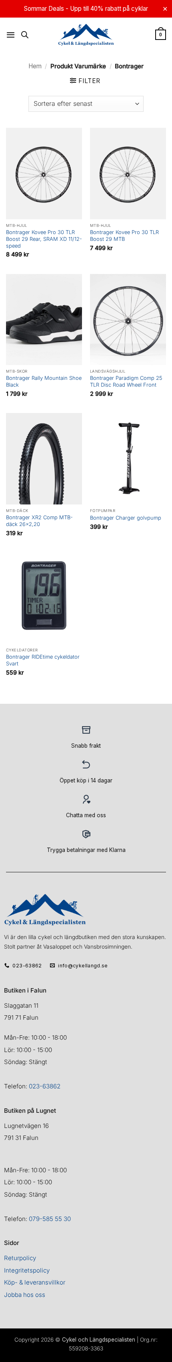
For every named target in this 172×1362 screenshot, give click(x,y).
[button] (10, 34)
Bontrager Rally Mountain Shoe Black (44, 381)
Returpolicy (20, 1258)
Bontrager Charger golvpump (125, 517)
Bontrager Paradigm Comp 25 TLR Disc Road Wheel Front (126, 381)
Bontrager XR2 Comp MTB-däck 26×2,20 (39, 520)
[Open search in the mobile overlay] (25, 34)
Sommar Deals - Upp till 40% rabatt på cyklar (86, 8)
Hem (35, 66)
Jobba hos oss (24, 1294)
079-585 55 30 (50, 1219)
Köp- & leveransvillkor (34, 1282)
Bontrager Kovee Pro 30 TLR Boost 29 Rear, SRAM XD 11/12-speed (44, 239)
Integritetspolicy (27, 1270)
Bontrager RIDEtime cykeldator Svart (43, 660)
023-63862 (44, 1086)
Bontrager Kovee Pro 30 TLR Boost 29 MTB (124, 235)
